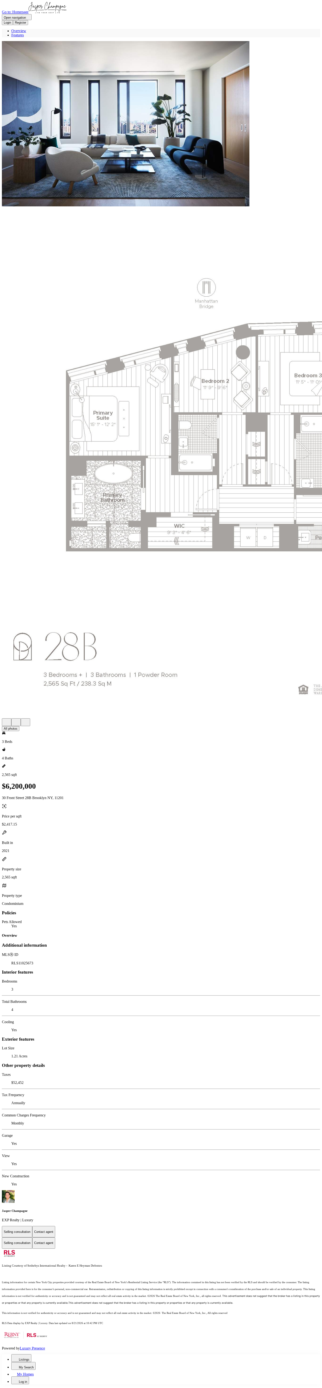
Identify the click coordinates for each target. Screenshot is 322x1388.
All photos (10, 728)
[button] (161, 124)
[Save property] (16, 722)
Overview (18, 31)
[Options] (6, 722)
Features (17, 35)
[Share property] (25, 722)
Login (7, 22)
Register (20, 22)
